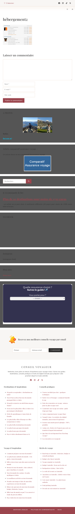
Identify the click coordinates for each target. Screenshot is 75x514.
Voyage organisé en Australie (51, 462)
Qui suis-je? (7, 138)
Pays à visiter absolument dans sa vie (18, 434)
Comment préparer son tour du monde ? (19, 453)
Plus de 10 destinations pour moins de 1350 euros (34, 199)
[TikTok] (66, 3)
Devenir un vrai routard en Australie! (54, 488)
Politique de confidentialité (43, 509)
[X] (70, 3)
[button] (67, 9)
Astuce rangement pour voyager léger (54, 414)
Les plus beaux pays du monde (16, 431)
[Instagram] (63, 3)
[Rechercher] (28, 181)
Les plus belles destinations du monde (19, 425)
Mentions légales (20, 509)
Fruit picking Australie (49, 485)
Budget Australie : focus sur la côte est (54, 465)
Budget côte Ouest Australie (51, 459)
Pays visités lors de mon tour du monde (19, 498)
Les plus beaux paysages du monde (18, 428)
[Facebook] (59, 3)
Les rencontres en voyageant (51, 439)
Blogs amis (7, 275)
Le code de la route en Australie (52, 471)
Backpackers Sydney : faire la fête (53, 468)
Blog (60, 509)
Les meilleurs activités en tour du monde (20, 478)
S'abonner (56, 350)
